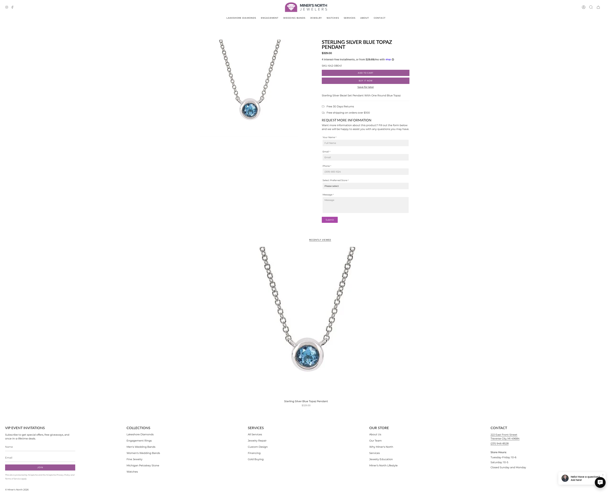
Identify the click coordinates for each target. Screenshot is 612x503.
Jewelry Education (381, 459)
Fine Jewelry (134, 459)
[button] (591, 7)
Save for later (365, 87)
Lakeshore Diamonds (140, 434)
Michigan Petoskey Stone (143, 465)
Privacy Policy (63, 475)
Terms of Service (13, 479)
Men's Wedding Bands (141, 446)
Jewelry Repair (257, 440)
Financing (254, 453)
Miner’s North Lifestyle (383, 465)
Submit (330, 219)
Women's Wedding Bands (143, 453)
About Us (375, 434)
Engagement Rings (139, 440)
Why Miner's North (381, 446)
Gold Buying (256, 459)
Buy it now (366, 80)
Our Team (375, 440)
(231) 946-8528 (500, 443)
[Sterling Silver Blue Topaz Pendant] (306, 322)
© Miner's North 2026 (17, 489)
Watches (132, 471)
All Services (255, 434)
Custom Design (258, 446)
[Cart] (598, 7)
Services (374, 453)
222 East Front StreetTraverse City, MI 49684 (505, 436)
